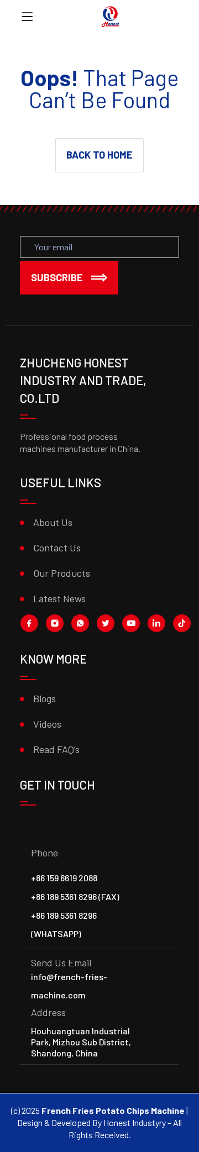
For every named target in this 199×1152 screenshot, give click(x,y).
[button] (99, 155)
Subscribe (57, 277)
